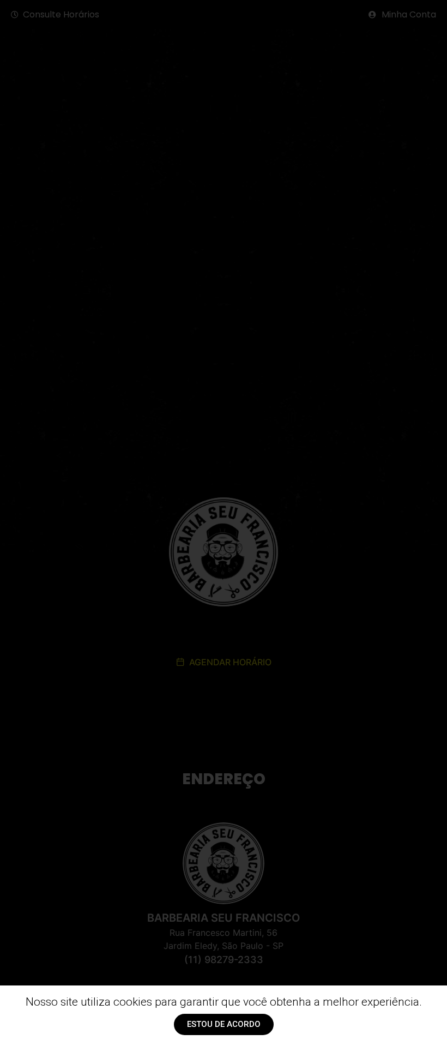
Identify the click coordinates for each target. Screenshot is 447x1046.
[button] (224, 1024)
